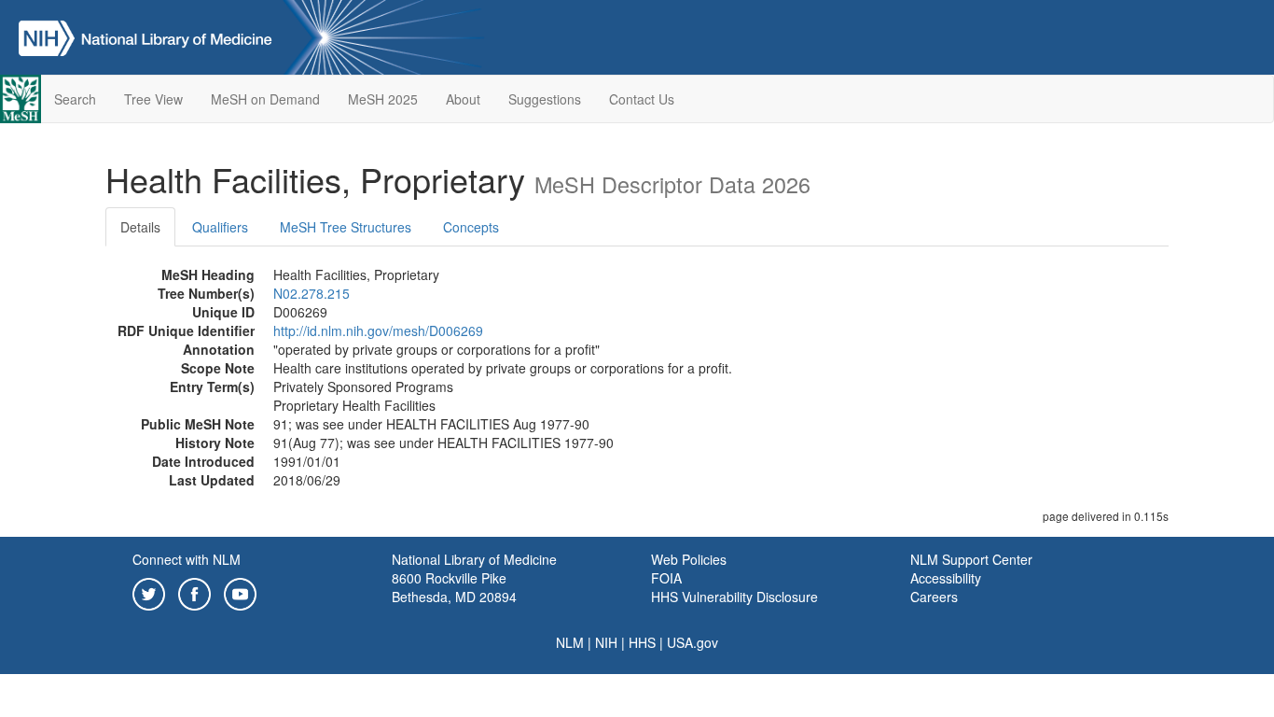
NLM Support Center (971, 559)
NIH (606, 642)
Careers (934, 596)
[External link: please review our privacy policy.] (148, 592)
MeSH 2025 (383, 99)
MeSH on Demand (265, 99)
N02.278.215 (311, 293)
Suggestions (544, 99)
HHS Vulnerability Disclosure (734, 596)
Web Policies (689, 559)
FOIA (666, 578)
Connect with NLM (186, 559)
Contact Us (641, 99)
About (463, 99)
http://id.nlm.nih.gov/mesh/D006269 (378, 330)
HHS (642, 642)
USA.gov (692, 642)
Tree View (153, 99)
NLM (570, 642)
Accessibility (945, 578)
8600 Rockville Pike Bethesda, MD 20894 (454, 587)
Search (75, 99)
